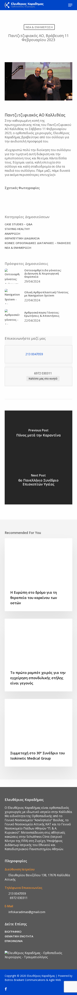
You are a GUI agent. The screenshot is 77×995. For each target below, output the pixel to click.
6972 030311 (17, 898)
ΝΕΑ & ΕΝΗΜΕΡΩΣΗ (39, 27)
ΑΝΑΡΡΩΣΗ (12, 233)
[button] (70, 5)
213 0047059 (17, 893)
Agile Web (55, 980)
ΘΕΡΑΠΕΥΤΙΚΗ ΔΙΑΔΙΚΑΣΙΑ (22, 238)
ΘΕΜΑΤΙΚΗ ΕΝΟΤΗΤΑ (19, 936)
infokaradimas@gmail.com (26, 912)
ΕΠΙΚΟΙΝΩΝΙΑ (14, 941)
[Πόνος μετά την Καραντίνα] (39, 434)
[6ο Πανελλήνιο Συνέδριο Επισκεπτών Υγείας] (39, 480)
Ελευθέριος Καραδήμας (41, 976)
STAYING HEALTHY (17, 229)
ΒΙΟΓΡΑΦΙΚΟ (13, 931)
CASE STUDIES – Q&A (18, 224)
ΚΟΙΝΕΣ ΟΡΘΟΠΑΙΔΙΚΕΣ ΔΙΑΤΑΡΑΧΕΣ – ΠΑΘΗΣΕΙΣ (38, 243)
